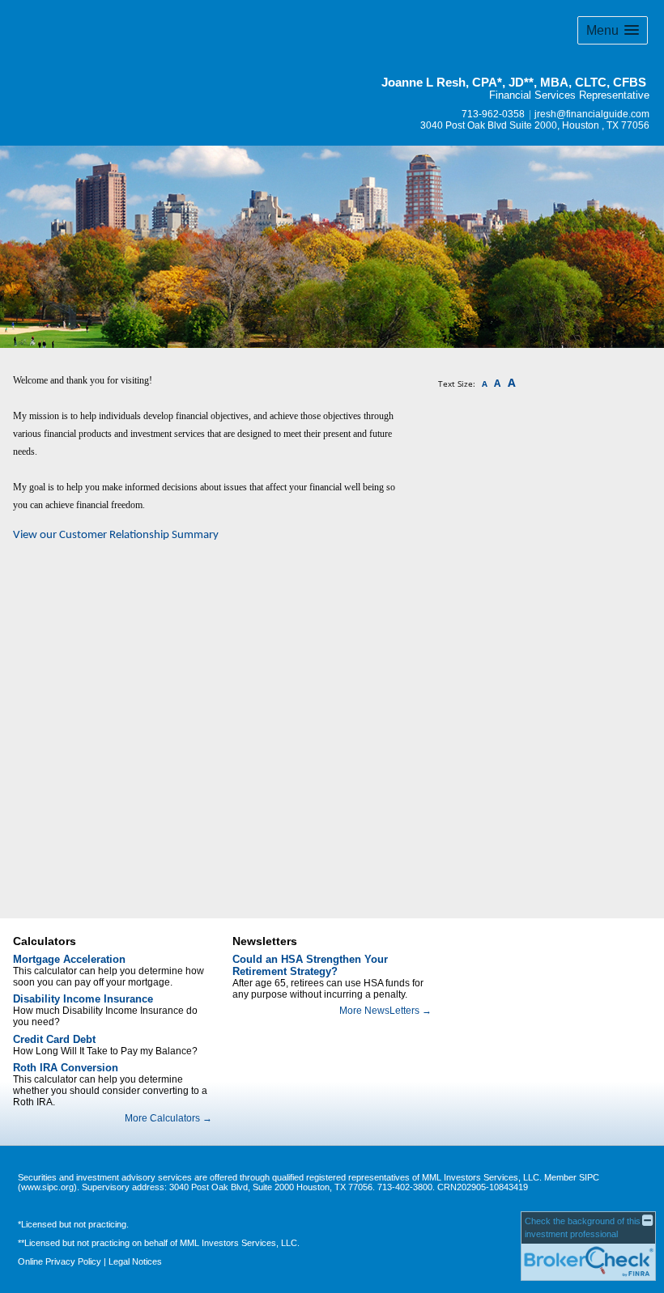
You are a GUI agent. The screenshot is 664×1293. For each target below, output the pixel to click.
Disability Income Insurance (83, 999)
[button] (612, 30)
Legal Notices (135, 1261)
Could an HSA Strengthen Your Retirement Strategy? (310, 965)
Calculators (44, 941)
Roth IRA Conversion (65, 1068)
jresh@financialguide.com (591, 114)
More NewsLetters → (385, 1010)
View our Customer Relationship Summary (116, 535)
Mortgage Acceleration (69, 959)
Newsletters (264, 941)
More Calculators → (168, 1118)
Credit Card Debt (54, 1039)
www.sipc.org (47, 1187)
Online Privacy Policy (59, 1261)
